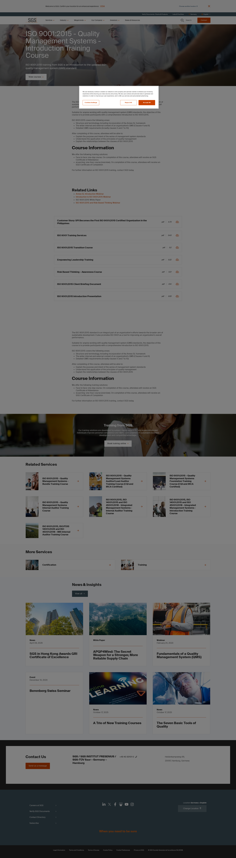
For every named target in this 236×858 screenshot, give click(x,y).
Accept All (147, 102)
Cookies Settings (91, 102)
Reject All (128, 102)
